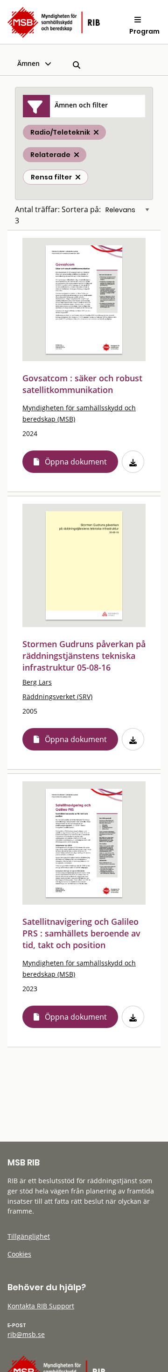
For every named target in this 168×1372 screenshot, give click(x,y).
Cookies (19, 1254)
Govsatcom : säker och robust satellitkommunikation (82, 383)
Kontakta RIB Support (40, 1305)
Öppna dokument (76, 462)
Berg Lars (37, 682)
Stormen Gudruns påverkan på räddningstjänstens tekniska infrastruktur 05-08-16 (84, 655)
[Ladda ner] (133, 461)
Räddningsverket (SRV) (57, 696)
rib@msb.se (26, 1334)
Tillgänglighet (28, 1236)
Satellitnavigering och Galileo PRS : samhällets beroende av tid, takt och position (81, 933)
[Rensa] (78, 177)
